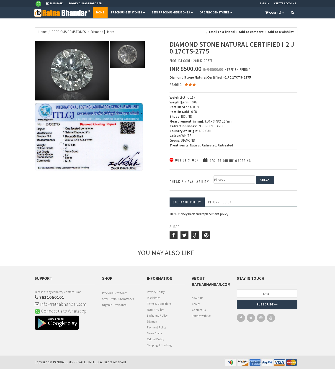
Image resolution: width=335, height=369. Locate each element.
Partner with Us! (201, 316)
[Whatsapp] (40, 3)
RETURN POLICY (220, 202)
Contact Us (199, 310)
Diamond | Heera (102, 32)
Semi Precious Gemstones (118, 299)
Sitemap (152, 321)
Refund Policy (155, 339)
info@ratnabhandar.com (62, 304)
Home (100, 12)
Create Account (285, 3)
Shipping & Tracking (159, 345)
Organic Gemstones (114, 305)
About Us (197, 298)
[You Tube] (271, 318)
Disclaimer (153, 298)
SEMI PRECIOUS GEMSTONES (171, 12)
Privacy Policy (156, 292)
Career (196, 304)
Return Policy (155, 310)
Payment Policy (156, 327)
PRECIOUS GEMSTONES (127, 12)
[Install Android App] (65, 323)
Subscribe (265, 304)
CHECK (264, 180)
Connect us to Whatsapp (63, 311)
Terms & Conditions (159, 304)
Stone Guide (154, 333)
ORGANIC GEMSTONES (215, 12)
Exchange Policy (187, 202)
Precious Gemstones (114, 293)
